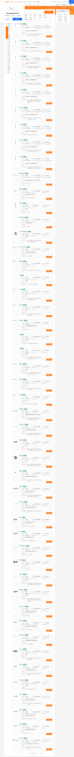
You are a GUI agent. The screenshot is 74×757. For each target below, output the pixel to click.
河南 (9, 34)
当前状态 (23, 26)
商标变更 (65, 18)
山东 (9, 55)
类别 (32, 26)
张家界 (26, 19)
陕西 (9, 53)
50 (41, 753)
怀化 (45, 15)
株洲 (30, 19)
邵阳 (26, 17)
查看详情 (49, 36)
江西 (9, 41)
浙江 (9, 72)
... (25, 753)
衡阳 (40, 15)
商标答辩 (65, 16)
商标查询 (65, 20)
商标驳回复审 (60, 16)
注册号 (43, 26)
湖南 (9, 37)
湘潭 (30, 17)
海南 (9, 27)
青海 (9, 51)
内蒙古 (9, 47)
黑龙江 (9, 31)
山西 (9, 58)
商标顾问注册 (60, 20)
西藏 (9, 67)
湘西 (35, 17)
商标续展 (65, 14)
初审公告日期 (34, 27)
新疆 (9, 69)
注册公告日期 (44, 27)
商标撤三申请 (60, 18)
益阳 (40, 17)
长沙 (30, 15)
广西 (9, 23)
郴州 (35, 15)
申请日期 (23, 27)
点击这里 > (68, 7)
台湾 (9, 62)
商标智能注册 (60, 14)
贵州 (9, 25)
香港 (9, 65)
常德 (26, 15)
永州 (45, 17)
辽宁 (9, 44)
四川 (9, 60)
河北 (9, 29)
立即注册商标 (49, 12)
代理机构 (23, 32)
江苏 (9, 39)
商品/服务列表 (24, 34)
